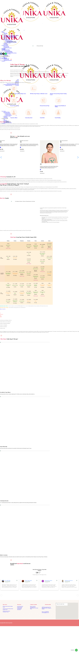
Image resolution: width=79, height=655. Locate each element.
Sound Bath (19, 609)
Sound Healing (19, 608)
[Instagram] (3, 54)
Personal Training (19, 607)
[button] (78, 157)
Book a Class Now (33, 606)
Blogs (31, 608)
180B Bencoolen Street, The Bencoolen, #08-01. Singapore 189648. (46, 608)
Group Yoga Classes (20, 606)
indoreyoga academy (48, 580)
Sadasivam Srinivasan (69, 580)
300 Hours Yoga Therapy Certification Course (6, 611)
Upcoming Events (4, 58)
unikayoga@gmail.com (45, 612)
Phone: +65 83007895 (45, 611)
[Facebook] (1, 54)
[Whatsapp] (6, 54)
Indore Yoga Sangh (28, 580)
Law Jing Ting (7, 580)
